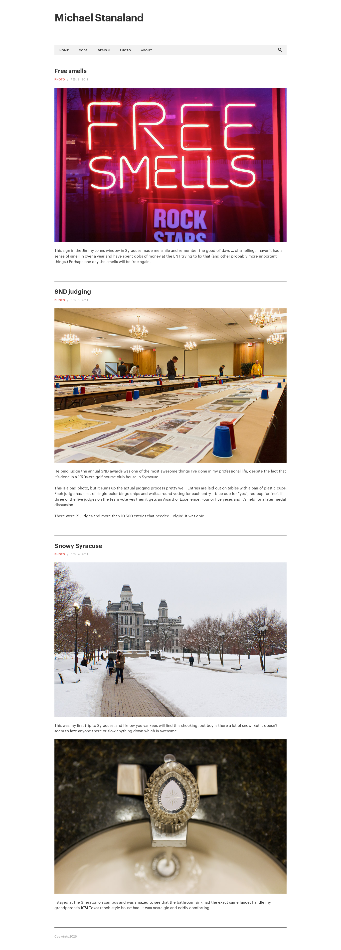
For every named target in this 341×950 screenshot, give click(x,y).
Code (83, 50)
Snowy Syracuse (78, 545)
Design (104, 50)
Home (64, 50)
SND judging (72, 291)
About (146, 50)
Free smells (70, 70)
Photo (125, 50)
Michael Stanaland (99, 17)
